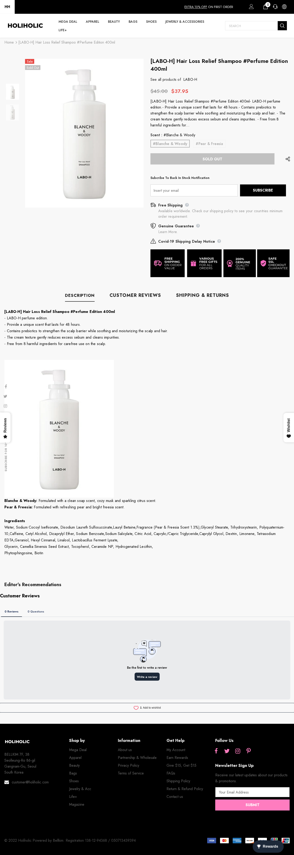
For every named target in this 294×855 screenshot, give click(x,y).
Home (9, 42)
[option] (84, 133)
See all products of (165, 79)
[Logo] (25, 25)
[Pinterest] (248, 751)
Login (250, 8)
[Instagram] (238, 751)
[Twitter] (227, 751)
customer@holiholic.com (30, 782)
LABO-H (190, 79)
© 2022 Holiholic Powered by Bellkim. (35, 840)
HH (7, 6)
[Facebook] (216, 751)
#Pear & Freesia (209, 143)
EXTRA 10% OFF (195, 7)
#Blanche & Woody (170, 143)
